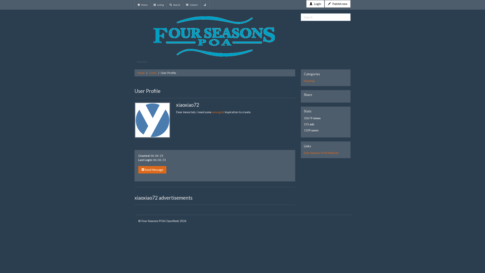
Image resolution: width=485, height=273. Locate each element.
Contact (193, 4)
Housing (141, 61)
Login (317, 3)
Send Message (153, 169)
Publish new (339, 3)
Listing (160, 4)
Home (144, 4)
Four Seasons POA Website (321, 153)
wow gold (218, 112)
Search (176, 4)
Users (153, 73)
